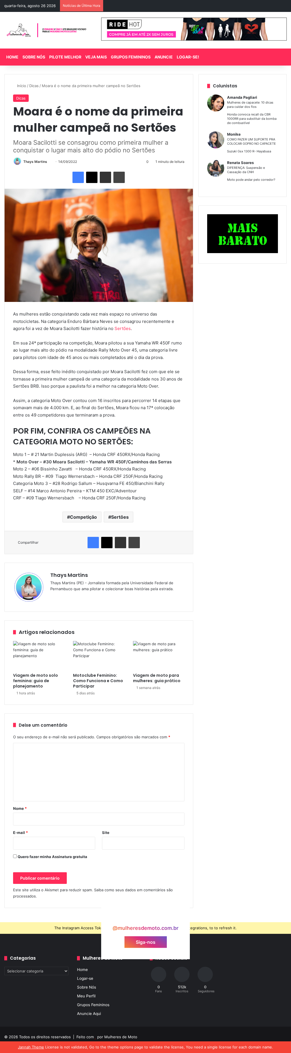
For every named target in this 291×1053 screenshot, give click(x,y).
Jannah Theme (31, 1047)
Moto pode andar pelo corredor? (251, 180)
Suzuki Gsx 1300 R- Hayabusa (249, 151)
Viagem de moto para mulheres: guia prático (156, 678)
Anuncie (164, 56)
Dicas (34, 85)
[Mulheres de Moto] (47, 30)
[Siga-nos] (145, 917)
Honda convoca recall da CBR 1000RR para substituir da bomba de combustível (252, 118)
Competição (83, 517)
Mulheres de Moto (120, 1037)
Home (12, 56)
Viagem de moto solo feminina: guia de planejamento (35, 680)
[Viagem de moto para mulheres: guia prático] (158, 655)
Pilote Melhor (65, 56)
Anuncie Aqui (89, 1013)
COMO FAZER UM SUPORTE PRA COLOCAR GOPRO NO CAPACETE (251, 141)
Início (21, 85)
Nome (20, 808)
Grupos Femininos (131, 56)
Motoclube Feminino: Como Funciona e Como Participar (98, 680)
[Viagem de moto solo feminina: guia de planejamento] (39, 655)
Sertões (123, 328)
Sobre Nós (33, 56)
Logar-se (85, 978)
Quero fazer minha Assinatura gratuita (52, 856)
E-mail (20, 832)
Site (105, 832)
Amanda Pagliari (242, 97)
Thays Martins (35, 161)
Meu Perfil (86, 996)
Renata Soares (240, 162)
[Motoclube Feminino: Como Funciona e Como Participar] (98, 655)
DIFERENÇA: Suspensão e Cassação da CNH (246, 170)
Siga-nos (145, 942)
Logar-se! (188, 56)
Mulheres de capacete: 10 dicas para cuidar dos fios (250, 104)
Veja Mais (96, 56)
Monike (234, 134)
